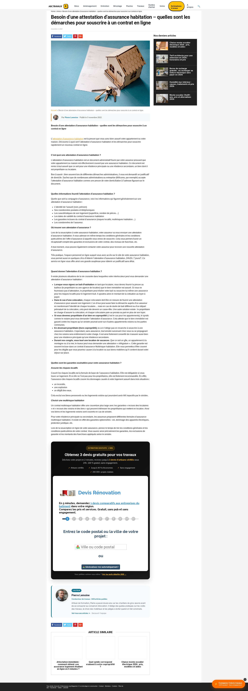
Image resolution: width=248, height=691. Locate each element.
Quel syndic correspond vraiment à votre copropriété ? (100, 664)
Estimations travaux (176, 7)
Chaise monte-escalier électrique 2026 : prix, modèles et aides (132, 664)
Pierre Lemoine (71, 117)
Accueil (54, 110)
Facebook (53, 687)
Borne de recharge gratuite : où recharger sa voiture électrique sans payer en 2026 (181, 71)
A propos (190, 6)
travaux (140, 6)
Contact (101, 686)
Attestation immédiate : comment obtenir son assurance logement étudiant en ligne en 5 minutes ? (68, 665)
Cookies (114, 686)
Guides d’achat (151, 6)
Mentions (108, 686)
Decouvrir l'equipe (99, 613)
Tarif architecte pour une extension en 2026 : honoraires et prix (181, 57)
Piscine (129, 6)
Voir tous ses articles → (81, 613)
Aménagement (89, 6)
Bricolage (117, 6)
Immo (162, 6)
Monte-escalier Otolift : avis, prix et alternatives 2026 (180, 97)
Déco (76, 6)
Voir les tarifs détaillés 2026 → (114, 574)
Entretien (105, 6)
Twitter (60, 687)
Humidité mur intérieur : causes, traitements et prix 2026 (182, 84)
